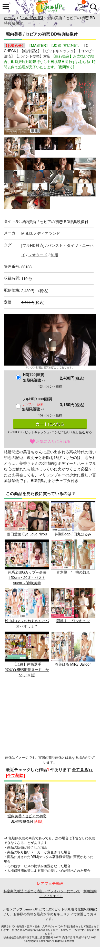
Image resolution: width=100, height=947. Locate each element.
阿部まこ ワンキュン (73, 620)
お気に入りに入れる (53, 441)
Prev (10, 104)
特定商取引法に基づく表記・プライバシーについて (42, 890)
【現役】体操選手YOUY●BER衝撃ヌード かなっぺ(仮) (27, 669)
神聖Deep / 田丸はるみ (73, 533)
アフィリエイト (51, 895)
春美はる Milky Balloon (73, 664)
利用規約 (90, 890)
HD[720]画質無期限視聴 (34, 377)
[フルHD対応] (31, 17)
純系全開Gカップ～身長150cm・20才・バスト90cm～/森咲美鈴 (27, 577)
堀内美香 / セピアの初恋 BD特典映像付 (26, 818)
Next (89, 104)
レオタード (37, 254)
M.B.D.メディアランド (40, 233)
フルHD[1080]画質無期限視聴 (37, 403)
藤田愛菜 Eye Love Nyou (27, 533)
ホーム (9, 17)
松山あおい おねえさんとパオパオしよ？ (27, 623)
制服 (54, 254)
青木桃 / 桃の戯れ (73, 572)
